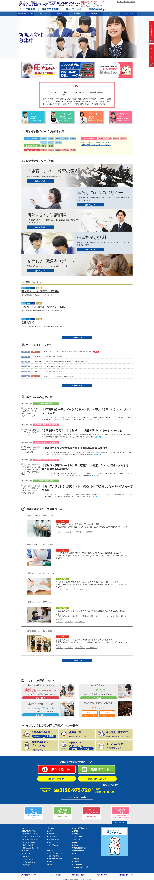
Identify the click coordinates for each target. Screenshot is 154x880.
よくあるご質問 (128, 14)
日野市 (66, 139)
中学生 (78, 532)
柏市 (51, 150)
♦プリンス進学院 (54, 874)
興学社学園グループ (29, 874)
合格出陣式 (27, 322)
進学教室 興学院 (53, 839)
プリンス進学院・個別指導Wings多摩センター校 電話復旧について (68, 361)
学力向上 (79, 589)
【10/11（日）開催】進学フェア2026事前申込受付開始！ (74, 351)
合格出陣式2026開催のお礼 (64, 376)
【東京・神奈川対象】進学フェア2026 (43, 306)
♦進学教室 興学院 (78, 874)
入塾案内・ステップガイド (56, 853)
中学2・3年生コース (29, 862)
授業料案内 (60, 14)
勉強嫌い (79, 621)
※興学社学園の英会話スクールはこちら (96, 145)
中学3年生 (92, 647)
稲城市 (51, 139)
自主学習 (62, 579)
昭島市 (44, 146)
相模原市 (58, 142)
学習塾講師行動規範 (78, 851)
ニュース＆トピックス (79, 839)
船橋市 (58, 150)
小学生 (68, 621)
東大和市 (73, 139)
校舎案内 (51, 834)
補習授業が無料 (28, 845)
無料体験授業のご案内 (55, 859)
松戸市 (44, 150)
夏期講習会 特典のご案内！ (55, 371)
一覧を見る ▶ (77, 337)
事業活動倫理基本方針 (79, 848)
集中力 (68, 589)
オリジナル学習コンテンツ (80, 828)
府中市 (58, 139)
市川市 (73, 150)
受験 (62, 521)
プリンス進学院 (53, 837)
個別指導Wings (53, 845)
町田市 (44, 142)
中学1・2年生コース (29, 859)
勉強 (59, 589)
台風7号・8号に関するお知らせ (56, 366)
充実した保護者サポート (30, 848)
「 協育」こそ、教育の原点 (31, 837)
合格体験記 (75, 834)
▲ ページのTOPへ (119, 822)
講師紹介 (51, 862)
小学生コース (27, 856)
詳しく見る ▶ (40, 181)
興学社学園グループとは (30, 834)
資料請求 (75, 845)
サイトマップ (76, 853)
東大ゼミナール (53, 842)
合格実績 (75, 831)
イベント (111, 14)
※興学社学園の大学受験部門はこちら (95, 142)
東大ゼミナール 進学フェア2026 (40, 291)
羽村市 (51, 146)
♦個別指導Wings (126, 874)
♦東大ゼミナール (102, 874)
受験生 (68, 532)
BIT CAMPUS (126, 2)
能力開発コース (28, 865)
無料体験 (75, 842)
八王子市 (51, 142)
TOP (22, 828)
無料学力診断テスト (54, 856)
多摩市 (44, 139)
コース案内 (26, 853)
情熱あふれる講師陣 (29, 842)
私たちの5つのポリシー (30, 839)
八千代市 (66, 150)
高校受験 (89, 532)
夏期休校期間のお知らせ (54, 356)
